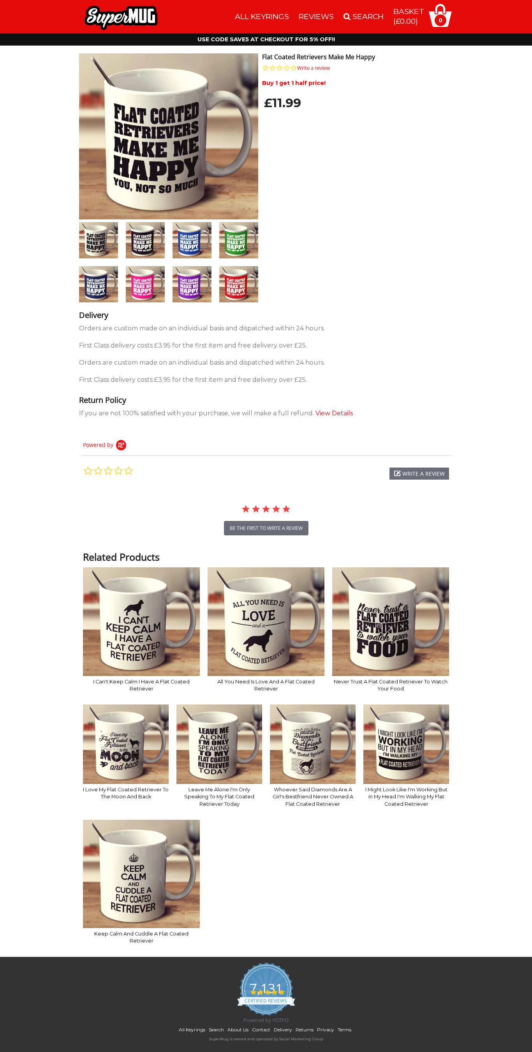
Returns (305, 1030)
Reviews (316, 16)
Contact (261, 1030)
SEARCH (367, 16)
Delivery (283, 1030)
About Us (237, 1030)
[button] (419, 474)
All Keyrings (262, 16)
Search (216, 1030)
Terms (344, 1030)
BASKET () (408, 16)
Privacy (325, 1030)
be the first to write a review (266, 528)
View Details (334, 413)
